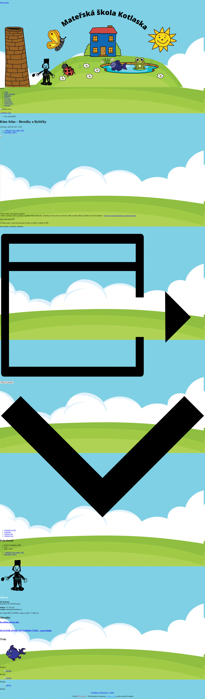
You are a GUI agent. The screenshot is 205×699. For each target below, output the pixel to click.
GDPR (111, 693)
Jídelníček (7, 96)
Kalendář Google (10, 530)
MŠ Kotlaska (4, 3)
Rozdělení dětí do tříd (9, 622)
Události (7, 98)
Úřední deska (8, 103)
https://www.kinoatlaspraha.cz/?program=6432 (120, 216)
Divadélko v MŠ (10, 132)
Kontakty (7, 105)
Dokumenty (8, 102)
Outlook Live (8, 536)
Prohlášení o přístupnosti (99, 693)
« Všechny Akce (5, 113)
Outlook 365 (8, 534)
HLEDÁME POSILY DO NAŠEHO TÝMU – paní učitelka (26, 630)
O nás (6, 92)
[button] (102, 88)
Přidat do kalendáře (7, 382)
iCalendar (7, 532)
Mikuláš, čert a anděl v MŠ (14, 130)
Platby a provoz (9, 94)
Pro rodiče (7, 100)
